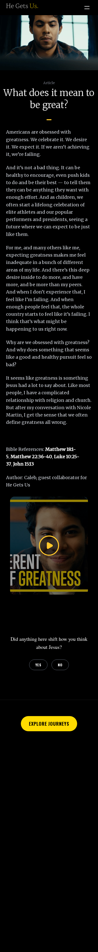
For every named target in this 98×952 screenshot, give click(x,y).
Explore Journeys (49, 723)
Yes (38, 664)
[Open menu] (87, 8)
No (60, 664)
